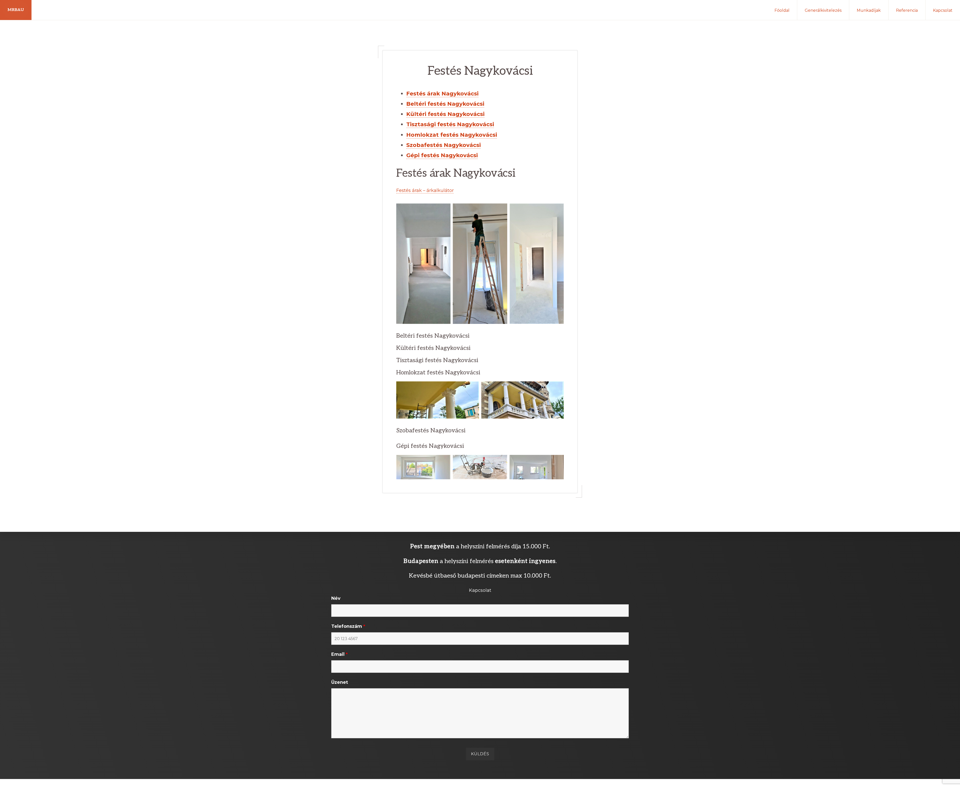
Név (335, 598)
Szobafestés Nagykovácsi (443, 145)
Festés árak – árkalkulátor (425, 190)
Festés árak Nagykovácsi (442, 93)
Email (339, 654)
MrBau (16, 9)
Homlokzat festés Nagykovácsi (451, 134)
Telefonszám (348, 626)
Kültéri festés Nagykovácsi (445, 114)
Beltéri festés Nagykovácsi (445, 103)
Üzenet (339, 682)
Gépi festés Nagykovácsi (442, 155)
